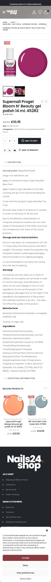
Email (15, 150)
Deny (25, 565)
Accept (25, 557)
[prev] (42, 102)
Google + (10, 150)
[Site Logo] (12, 12)
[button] (47, 530)
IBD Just (40, 419)
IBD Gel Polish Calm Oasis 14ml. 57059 (37, 422)
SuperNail (33, 129)
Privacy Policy (25, 578)
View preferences (25, 572)
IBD (36, 419)
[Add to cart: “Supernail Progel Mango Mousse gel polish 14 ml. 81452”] (20, 398)
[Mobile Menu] (5, 12)
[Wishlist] (40, 12)
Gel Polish (17, 129)
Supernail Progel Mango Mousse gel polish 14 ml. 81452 (13, 424)
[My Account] (34, 12)
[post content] (13, 405)
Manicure (25, 129)
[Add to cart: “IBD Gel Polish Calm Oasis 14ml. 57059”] (44, 398)
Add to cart (31, 141)
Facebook (5, 150)
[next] (46, 102)
